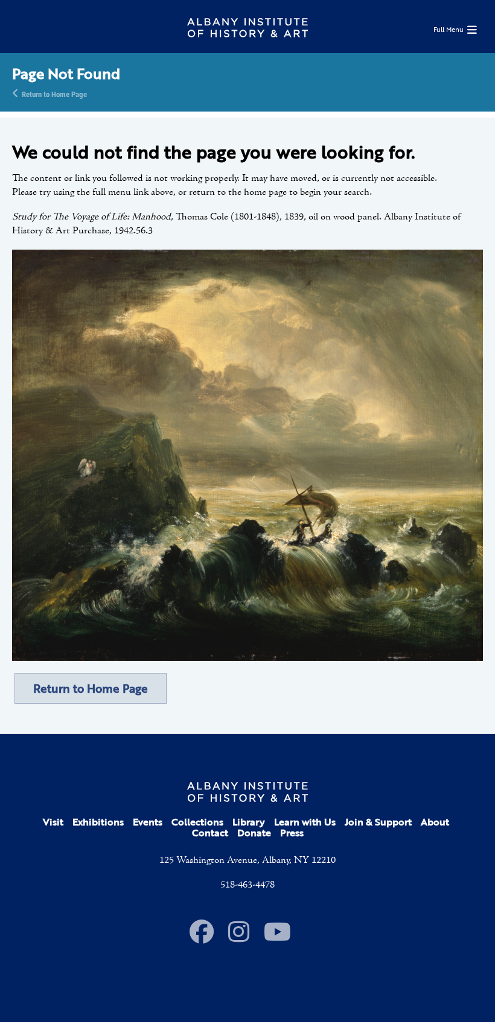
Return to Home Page (54, 93)
